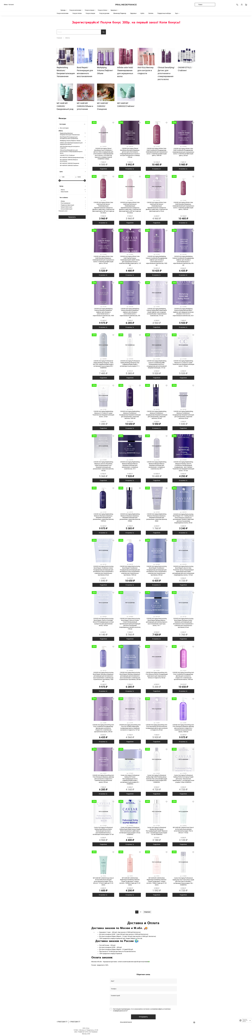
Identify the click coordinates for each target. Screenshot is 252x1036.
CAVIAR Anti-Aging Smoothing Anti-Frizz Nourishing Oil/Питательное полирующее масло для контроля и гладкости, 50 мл (157, 727)
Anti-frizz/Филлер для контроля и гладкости (70, 147)
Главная (59, 38)
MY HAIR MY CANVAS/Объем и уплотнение (69, 160)
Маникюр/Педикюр (119, 13)
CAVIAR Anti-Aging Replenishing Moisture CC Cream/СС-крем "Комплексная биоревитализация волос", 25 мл (103, 414)
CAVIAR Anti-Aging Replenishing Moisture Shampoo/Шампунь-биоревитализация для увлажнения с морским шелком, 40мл (156, 517)
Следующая (147, 912)
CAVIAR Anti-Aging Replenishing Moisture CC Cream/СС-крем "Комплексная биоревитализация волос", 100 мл (183, 363)
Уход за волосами (75, 10)
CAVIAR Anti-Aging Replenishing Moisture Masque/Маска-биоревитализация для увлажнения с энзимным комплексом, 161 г (130, 465)
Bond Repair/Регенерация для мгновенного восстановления (69, 137)
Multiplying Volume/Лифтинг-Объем (70, 140)
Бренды (63, 10)
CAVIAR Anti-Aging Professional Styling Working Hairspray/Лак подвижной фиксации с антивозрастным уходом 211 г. (130, 363)
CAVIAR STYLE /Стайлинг (67, 155)
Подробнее (103, 169)
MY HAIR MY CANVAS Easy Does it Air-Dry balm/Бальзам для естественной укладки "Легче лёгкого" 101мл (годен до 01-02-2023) (103, 881)
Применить (72, 217)
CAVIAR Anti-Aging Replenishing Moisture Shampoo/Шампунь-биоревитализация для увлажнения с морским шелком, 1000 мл (103, 517)
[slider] (59, 180)
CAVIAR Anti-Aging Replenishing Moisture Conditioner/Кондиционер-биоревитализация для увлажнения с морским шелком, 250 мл (156, 415)
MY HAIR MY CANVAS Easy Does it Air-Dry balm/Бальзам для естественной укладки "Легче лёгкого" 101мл (183, 830)
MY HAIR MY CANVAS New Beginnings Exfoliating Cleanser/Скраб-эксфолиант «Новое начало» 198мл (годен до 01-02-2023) (156, 881)
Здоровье (114, 10)
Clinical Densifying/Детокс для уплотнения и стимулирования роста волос (71, 151)
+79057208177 (62, 1022)
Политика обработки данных (244, 1020)
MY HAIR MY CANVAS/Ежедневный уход (72, 157)
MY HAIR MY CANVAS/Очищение (69, 163)
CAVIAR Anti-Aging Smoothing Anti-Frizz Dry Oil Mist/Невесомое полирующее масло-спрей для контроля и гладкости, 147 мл (130, 727)
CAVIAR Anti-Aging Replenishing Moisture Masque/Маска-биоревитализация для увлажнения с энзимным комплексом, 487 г (156, 465)
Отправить (143, 1017)
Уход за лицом (89, 10)
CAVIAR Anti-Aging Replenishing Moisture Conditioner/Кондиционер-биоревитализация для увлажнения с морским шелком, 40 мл (183, 415)
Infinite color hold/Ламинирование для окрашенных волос (71, 143)
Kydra (142, 13)
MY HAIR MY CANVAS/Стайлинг (69, 165)
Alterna (61, 130)
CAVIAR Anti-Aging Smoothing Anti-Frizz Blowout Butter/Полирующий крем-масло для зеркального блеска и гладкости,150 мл (157, 675)
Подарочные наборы (164, 13)
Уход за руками (104, 13)
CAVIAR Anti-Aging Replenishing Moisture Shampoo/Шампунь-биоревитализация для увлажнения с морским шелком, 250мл (130, 517)
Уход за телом (102, 10)
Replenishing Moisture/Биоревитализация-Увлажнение (70, 133)
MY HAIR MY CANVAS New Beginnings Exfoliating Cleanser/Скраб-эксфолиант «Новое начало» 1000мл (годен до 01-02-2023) (130, 881)
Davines (150, 13)
